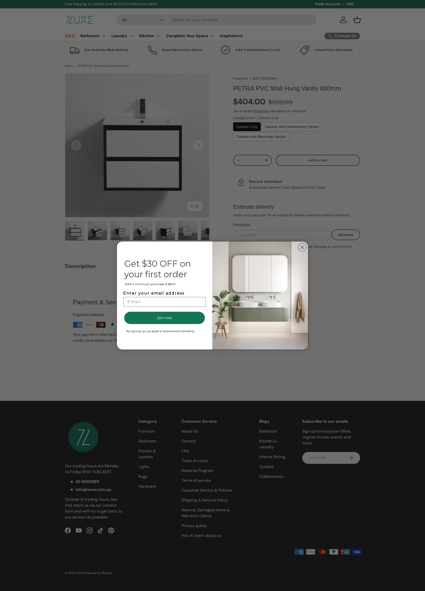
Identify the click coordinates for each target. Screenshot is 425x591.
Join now (164, 318)
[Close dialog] (302, 247)
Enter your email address (153, 293)
